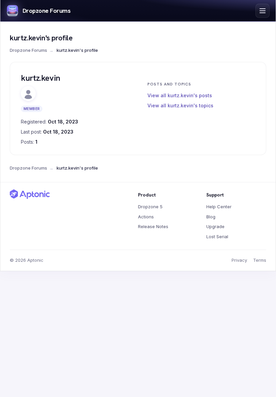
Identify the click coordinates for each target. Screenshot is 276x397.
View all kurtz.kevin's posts (179, 95)
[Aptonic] (30, 194)
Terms (259, 260)
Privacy (239, 260)
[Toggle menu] (262, 11)
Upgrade (215, 226)
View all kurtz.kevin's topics (180, 105)
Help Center (219, 206)
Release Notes (153, 226)
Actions (146, 216)
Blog (210, 216)
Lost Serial (217, 236)
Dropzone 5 (150, 206)
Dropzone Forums (46, 10)
